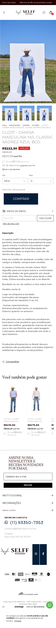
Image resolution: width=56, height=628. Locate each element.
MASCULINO (14, 125)
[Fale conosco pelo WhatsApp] (49, 605)
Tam (31, 175)
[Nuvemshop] (35, 607)
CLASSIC (35, 125)
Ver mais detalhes (12, 169)
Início (4, 125)
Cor (3, 175)
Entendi (17, 621)
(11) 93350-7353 (26, 522)
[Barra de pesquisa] (44, 12)
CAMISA (26, 125)
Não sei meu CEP (11, 224)
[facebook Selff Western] (43, 554)
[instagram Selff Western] (35, 554)
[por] (20, 607)
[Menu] (4, 12)
